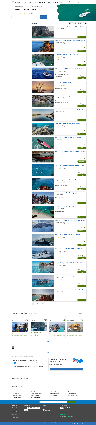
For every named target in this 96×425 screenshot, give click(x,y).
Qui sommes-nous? (14, 407)
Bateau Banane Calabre (35, 389)
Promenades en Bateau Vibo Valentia (19, 381)
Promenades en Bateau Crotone (55, 381)
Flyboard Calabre (34, 391)
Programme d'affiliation (15, 411)
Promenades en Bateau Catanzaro (73, 381)
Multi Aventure (41, 2)
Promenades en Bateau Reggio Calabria (37, 381)
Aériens (30, 2)
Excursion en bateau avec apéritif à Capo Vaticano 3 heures (71, 179)
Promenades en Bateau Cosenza (18, 383)
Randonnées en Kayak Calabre (73, 391)
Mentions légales (14, 414)
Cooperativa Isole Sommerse (72, 317)
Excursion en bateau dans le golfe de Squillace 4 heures (70, 151)
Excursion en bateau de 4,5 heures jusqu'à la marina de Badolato (72, 193)
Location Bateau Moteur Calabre (36, 393)
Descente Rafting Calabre (54, 395)
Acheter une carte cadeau (66, 368)
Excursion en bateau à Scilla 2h (63, 82)
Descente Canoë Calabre (54, 389)
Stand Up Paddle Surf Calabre (54, 393)
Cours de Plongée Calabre (17, 395)
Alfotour (14, 317)
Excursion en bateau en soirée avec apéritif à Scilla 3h (69, 110)
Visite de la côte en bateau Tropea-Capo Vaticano (68, 206)
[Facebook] (79, 423)
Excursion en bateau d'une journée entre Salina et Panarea (71, 220)
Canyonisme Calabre (71, 389)
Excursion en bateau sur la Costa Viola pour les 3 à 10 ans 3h (71, 40)
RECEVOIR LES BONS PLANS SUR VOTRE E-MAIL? (29, 402)
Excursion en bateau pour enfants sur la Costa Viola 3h (69, 68)
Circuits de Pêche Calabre (72, 393)
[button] (83, 313)
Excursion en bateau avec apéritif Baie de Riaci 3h (68, 123)
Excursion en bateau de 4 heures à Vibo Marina (67, 234)
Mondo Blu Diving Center (53, 317)
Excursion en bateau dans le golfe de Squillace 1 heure (69, 165)
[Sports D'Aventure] (16, 2)
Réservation (81, 36)
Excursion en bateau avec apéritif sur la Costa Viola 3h (69, 96)
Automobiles (55, 2)
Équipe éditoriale (14, 413)
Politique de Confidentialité (16, 415)
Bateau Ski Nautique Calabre (73, 395)
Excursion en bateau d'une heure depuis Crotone (68, 137)
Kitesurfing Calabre (16, 393)
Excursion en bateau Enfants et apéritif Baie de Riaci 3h (69, 26)
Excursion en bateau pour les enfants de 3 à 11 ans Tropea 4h (71, 290)
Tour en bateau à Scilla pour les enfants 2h (66, 54)
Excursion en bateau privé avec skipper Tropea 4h (68, 276)
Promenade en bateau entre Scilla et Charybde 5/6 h (69, 248)
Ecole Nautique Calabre (16, 391)
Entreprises (82, 2)
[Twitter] (82, 423)
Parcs (49, 2)
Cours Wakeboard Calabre (17, 397)
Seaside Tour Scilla (34, 317)
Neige (35, 2)
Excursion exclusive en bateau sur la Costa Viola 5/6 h (69, 262)
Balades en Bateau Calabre (35, 395)
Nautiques (24, 2)
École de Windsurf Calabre (35, 397)
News (12, 408)
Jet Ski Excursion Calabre (54, 391)
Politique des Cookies (15, 417)
